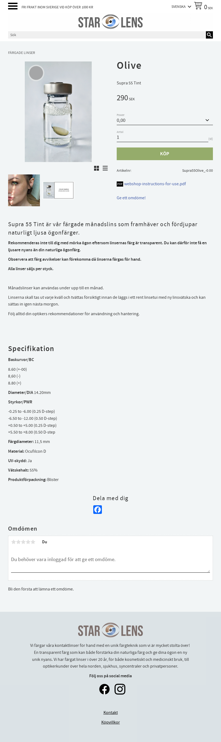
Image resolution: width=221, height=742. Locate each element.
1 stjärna (13, 542)
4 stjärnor (28, 542)
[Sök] (209, 34)
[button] (13, 6)
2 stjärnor (18, 542)
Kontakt (110, 712)
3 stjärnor (23, 542)
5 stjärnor (32, 542)
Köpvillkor (110, 722)
